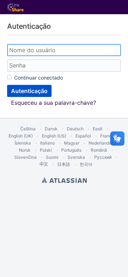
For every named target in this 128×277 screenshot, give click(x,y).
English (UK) (21, 135)
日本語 (63, 164)
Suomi (52, 157)
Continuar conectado (38, 78)
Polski (46, 150)
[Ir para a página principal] (15, 7)
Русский (103, 157)
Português (71, 150)
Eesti (97, 128)
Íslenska (23, 143)
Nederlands (100, 143)
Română (99, 150)
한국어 (86, 164)
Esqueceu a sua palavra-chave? (53, 102)
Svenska (76, 157)
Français (108, 135)
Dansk (51, 128)
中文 (43, 164)
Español (83, 135)
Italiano (47, 143)
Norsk (25, 150)
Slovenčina (25, 157)
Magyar (71, 143)
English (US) (54, 135)
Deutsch (75, 128)
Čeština (28, 128)
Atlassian (64, 180)
